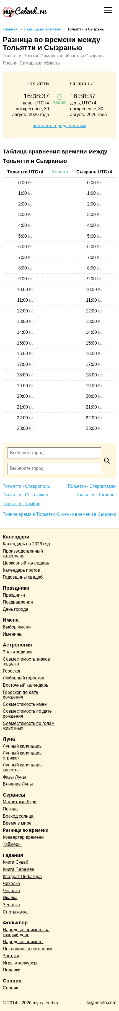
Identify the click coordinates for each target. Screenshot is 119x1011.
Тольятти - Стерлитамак (91, 486)
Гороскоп (12, 671)
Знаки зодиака (17, 652)
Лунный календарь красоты (22, 767)
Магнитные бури (20, 801)
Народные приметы (23, 941)
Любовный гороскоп (23, 678)
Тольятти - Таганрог (96, 494)
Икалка (10, 897)
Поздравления (18, 602)
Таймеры (12, 844)
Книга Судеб (15, 862)
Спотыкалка (15, 912)
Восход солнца (18, 816)
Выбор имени (17, 627)
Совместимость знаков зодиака (26, 661)
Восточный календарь (25, 685)
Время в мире (17, 823)
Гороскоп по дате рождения (20, 695)
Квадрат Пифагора (22, 876)
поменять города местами (59, 125)
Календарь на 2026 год (26, 544)
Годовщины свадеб (23, 577)
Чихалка (11, 883)
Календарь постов (21, 570)
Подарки (11, 970)
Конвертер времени (23, 837)
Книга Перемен (18, 869)
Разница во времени (25, 830)
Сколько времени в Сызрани (86, 514)
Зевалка (11, 904)
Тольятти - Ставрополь (26, 486)
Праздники (14, 595)
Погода (10, 809)
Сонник (10, 988)
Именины (12, 634)
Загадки (11, 955)
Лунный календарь (22, 746)
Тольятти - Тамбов (21, 503)
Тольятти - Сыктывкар (25, 494)
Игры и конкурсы (20, 963)
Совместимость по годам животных (29, 726)
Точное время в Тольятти (29, 514)
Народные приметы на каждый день (26, 932)
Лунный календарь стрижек (22, 755)
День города (15, 609)
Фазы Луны (14, 777)
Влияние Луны (18, 784)
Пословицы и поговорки (27, 948)
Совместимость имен (25, 704)
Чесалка (11, 890)
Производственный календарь (23, 553)
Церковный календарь (26, 563)
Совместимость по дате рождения (27, 714)
